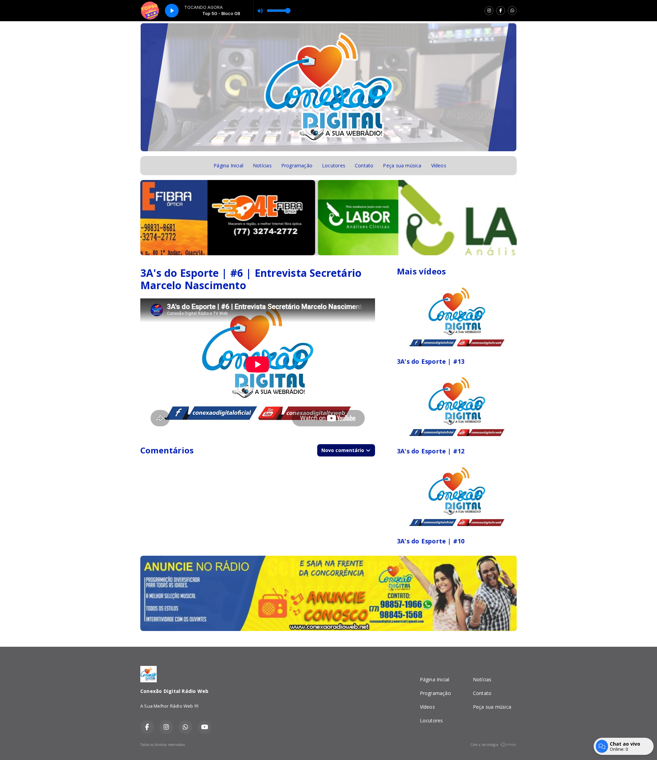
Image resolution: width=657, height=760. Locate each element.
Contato (364, 165)
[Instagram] (489, 10)
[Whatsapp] (512, 10)
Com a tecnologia (484, 744)
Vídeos (438, 165)
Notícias (262, 165)
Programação (296, 165)
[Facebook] (500, 10)
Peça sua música (402, 165)
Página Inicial (228, 165)
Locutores (333, 165)
